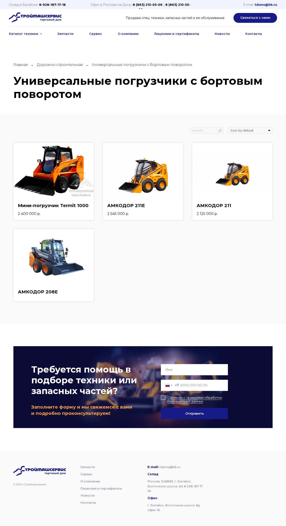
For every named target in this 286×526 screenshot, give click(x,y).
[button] (255, 18)
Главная (20, 65)
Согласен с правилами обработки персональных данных (195, 399)
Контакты (253, 34)
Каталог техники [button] (24, 34)
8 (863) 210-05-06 (147, 5)
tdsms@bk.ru (265, 5)
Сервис (95, 34)
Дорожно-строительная (60, 65)
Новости (222, 34)
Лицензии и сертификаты (176, 34)
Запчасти (65, 34)
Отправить (194, 413)
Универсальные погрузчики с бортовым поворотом (142, 65)
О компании (128, 34)
